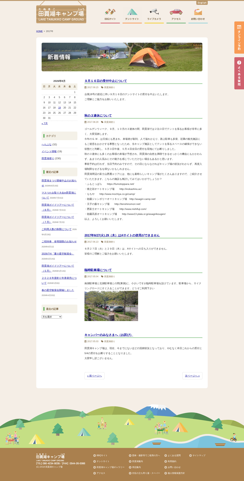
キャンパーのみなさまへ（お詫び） (108, 335)
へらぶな (47, 144)
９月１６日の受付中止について (105, 81)
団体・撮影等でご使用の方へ (146, 455)
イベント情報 (49, 151)
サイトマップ (199, 455)
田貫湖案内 (137, 461)
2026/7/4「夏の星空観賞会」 (58, 253)
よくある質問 (174, 455)
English (202, 3)
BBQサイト (102, 455)
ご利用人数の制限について (57, 229)
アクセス (101, 473)
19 (59, 107)
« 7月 (45, 123)
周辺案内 (136, 467)
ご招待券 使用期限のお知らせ (59, 241)
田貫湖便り (48, 158)
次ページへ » (192, 375)
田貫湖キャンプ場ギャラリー (111, 467)
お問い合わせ (174, 467)
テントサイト (103, 461)
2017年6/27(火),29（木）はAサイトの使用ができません (122, 235)
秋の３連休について (98, 115)
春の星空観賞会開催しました (58, 290)
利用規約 (172, 461)
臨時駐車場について (98, 270)
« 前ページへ (94, 375)
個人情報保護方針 (176, 473)
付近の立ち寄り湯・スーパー (146, 473)
